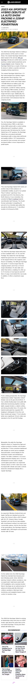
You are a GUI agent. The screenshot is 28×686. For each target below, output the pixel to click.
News (3, 6)
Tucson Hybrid (5, 64)
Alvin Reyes (5, 27)
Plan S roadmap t (13, 199)
